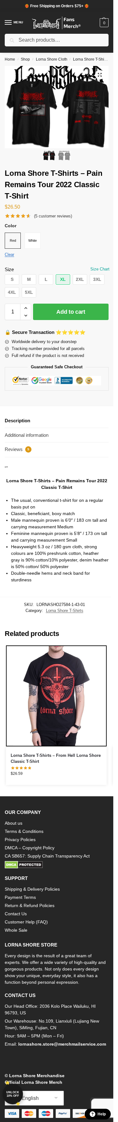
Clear (9, 254)
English (29, 1098)
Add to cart (70, 312)
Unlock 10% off (12, 1094)
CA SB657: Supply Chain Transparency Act (47, 855)
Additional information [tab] (26, 435)
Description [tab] (17, 420)
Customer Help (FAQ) (26, 921)
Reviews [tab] (17, 449)
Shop (25, 59)
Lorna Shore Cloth (51, 59)
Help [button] (102, 1114)
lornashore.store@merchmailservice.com (62, 1044)
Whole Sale (16, 930)
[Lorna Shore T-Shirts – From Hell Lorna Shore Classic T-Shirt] (56, 696)
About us (13, 823)
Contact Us (16, 913)
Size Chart (100, 269)
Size (9, 269)
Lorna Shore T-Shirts (90, 59)
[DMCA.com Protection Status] (57, 865)
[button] (103, 22)
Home (10, 59)
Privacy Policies (20, 839)
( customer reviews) (53, 216)
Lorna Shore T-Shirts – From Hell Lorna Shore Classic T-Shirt (56, 758)
